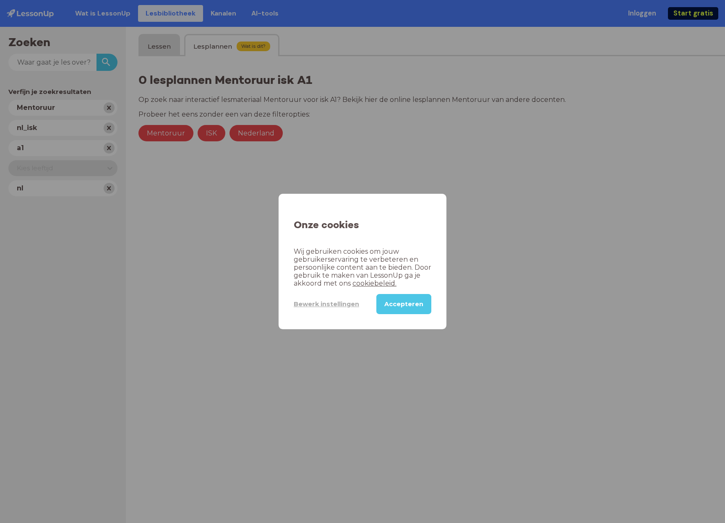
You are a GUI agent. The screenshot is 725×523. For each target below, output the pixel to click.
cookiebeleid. (374, 283)
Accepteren (403, 304)
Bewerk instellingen (326, 304)
